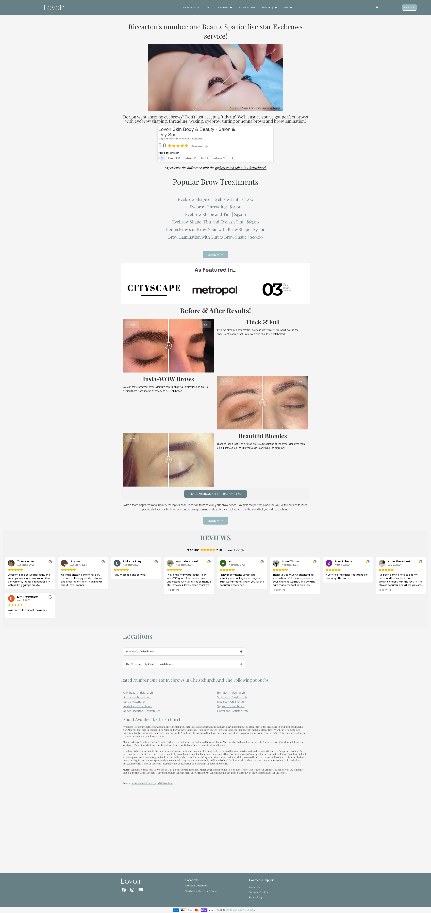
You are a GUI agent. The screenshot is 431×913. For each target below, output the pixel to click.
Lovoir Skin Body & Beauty (240, 909)
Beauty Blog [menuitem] (267, 7)
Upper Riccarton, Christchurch (141, 711)
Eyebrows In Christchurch (191, 680)
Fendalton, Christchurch (137, 706)
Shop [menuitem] (208, 7)
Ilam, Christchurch (134, 701)
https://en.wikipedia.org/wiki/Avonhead (152, 783)
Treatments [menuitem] (223, 7)
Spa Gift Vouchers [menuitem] (247, 7)
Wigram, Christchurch (230, 706)
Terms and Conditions (259, 892)
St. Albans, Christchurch (232, 697)
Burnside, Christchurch (137, 697)
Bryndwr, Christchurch (231, 692)
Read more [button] (173, 589)
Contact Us (254, 887)
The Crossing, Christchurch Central (201, 891)
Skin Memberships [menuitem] (191, 7)
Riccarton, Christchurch (231, 701)
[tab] (184, 651)
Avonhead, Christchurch (138, 692)
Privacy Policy (255, 897)
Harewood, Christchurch (232, 711)
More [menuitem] (286, 7)
